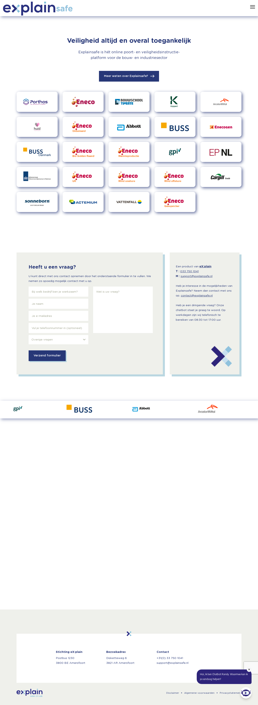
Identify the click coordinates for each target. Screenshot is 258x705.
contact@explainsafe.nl (197, 295)
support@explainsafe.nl (196, 276)
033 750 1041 (189, 271)
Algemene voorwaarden (199, 693)
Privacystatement (230, 693)
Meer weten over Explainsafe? (126, 76)
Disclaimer (172, 693)
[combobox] (58, 339)
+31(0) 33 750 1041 (170, 658)
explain (30, 693)
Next (247, 409)
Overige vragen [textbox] (42, 339)
